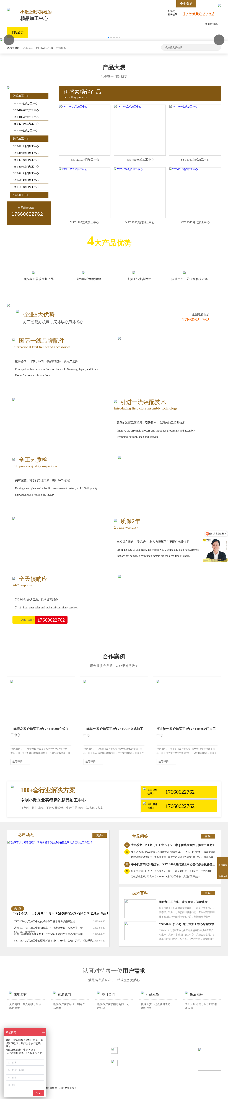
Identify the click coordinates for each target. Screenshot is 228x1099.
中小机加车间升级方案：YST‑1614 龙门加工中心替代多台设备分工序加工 (169, 865)
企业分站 (186, 4)
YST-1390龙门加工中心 (26, 166)
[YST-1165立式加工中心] (73, 169)
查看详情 (17, 761)
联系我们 (167, 32)
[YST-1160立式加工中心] (183, 106)
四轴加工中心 (68, 32)
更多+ (99, 835)
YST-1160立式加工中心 (26, 110)
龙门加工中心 (122, 32)
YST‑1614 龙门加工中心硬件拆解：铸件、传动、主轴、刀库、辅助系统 (53, 940)
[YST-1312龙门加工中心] (183, 169)
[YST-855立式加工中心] (127, 106)
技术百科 (140, 893)
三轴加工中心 (41, 32)
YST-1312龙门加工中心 (26, 160)
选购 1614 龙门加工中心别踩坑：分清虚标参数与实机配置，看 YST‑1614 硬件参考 (48, 930)
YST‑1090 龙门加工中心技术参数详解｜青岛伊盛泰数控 (44, 921)
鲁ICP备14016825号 (59, 1050)
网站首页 (18, 32)
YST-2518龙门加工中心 (26, 187)
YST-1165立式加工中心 (26, 117)
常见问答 (140, 836)
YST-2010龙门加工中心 (26, 146)
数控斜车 (61, 48)
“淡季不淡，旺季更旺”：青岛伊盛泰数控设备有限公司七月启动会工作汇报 (61, 915)
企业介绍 (146, 32)
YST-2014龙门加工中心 (26, 180)
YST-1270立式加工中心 (26, 124)
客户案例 (189, 32)
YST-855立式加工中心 (25, 103)
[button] (219, 39)
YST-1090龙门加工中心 (26, 153)
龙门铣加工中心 (44, 48)
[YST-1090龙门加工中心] (128, 169)
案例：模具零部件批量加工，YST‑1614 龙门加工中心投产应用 (48, 934)
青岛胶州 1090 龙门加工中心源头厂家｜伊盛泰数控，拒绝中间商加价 (169, 845)
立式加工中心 (95, 32)
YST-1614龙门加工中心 (26, 173)
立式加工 (28, 48)
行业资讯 (210, 32)
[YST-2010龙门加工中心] (73, 106)
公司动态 (26, 835)
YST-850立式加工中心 (25, 130)
